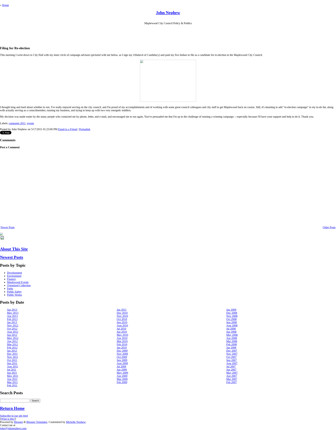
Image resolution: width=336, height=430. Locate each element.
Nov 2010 (122, 316)
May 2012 (12, 338)
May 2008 (232, 334)
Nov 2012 (12, 325)
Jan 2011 (122, 309)
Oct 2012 (12, 328)
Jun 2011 (12, 372)
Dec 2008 (231, 312)
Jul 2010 (121, 328)
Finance (11, 279)
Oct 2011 (12, 360)
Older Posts (329, 227)
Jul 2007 (231, 366)
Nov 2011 (12, 357)
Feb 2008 (231, 344)
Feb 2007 (231, 382)
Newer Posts (8, 227)
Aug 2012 (12, 331)
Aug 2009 (122, 363)
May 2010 (122, 334)
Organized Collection (19, 285)
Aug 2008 (231, 325)
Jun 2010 (122, 331)
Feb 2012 (12, 347)
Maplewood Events (18, 282)
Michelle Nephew (76, 422)
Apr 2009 (122, 375)
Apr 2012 (12, 341)
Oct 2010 (122, 319)
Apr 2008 (231, 338)
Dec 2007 (231, 350)
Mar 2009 (122, 379)
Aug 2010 (122, 325)
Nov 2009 (122, 353)
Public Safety (14, 291)
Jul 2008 (231, 328)
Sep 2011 (12, 363)
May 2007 (232, 372)
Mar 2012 (12, 344)
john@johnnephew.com (13, 428)
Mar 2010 (122, 341)
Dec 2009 (122, 350)
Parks (10, 288)
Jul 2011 (11, 369)
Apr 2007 (231, 375)
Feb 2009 (122, 382)
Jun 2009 (122, 369)
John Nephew (168, 12)
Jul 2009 (121, 366)
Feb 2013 (12, 319)
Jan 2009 (231, 309)
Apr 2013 (12, 316)
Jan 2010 (122, 347)
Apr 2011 (12, 379)
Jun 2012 (12, 334)
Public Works (14, 294)
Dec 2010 (122, 312)
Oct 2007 (231, 357)
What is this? (8, 418)
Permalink (84, 129)
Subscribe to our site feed (14, 415)
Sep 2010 (122, 322)
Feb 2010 (122, 344)
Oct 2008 (231, 319)
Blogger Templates (36, 422)
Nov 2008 (231, 316)
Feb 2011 (12, 385)
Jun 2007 (231, 369)
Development (14, 272)
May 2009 (122, 372)
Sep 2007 (231, 360)
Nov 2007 (231, 353)
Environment (14, 275)
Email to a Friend (67, 129)
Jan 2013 (12, 322)
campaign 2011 (17, 123)
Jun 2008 (231, 331)
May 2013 (12, 312)
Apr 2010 (122, 338)
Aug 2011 (12, 366)
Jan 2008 (231, 347)
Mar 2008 (231, 341)
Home (5, 5)
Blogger (18, 422)
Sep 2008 (231, 322)
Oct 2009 (122, 357)
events (30, 123)
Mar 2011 (12, 382)
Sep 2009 (122, 360)
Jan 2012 (12, 350)
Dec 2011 (12, 353)
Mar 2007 (231, 379)
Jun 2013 (12, 309)
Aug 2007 (231, 363)
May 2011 (12, 375)
